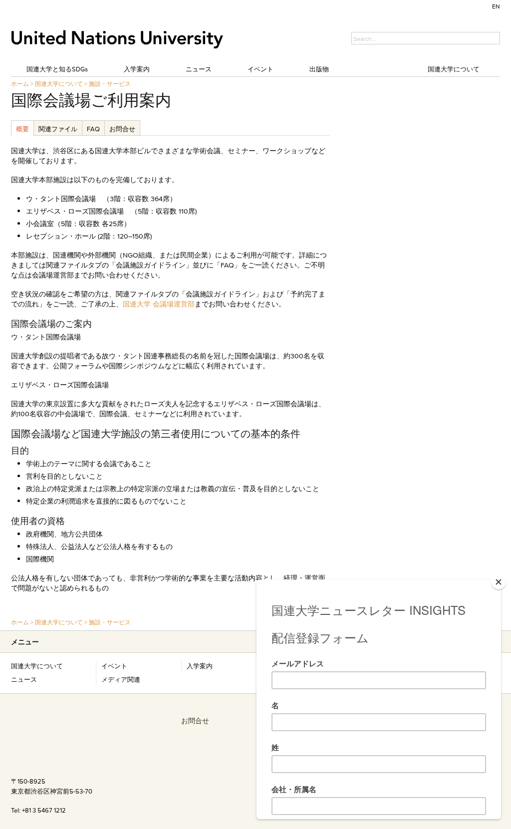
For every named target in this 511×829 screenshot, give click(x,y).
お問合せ (122, 128)
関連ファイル (57, 128)
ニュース (199, 68)
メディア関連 (120, 679)
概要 (22, 128)
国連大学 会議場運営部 (159, 304)
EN (496, 6)
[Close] (498, 581)
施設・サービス (110, 83)
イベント (260, 68)
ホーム (20, 83)
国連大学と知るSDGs (57, 68)
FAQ (93, 128)
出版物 (319, 68)
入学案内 (137, 68)
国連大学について (454, 68)
